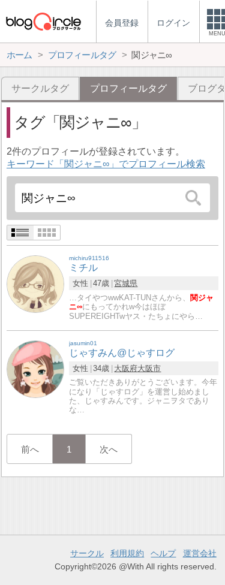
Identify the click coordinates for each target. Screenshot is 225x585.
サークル (87, 553)
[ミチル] (35, 284)
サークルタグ (40, 88)
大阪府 (125, 368)
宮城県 (125, 283)
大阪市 (149, 368)
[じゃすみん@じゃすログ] (35, 368)
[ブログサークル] (43, 21)
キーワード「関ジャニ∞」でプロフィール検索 (106, 164)
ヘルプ (163, 553)
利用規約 (127, 553)
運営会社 (200, 553)
